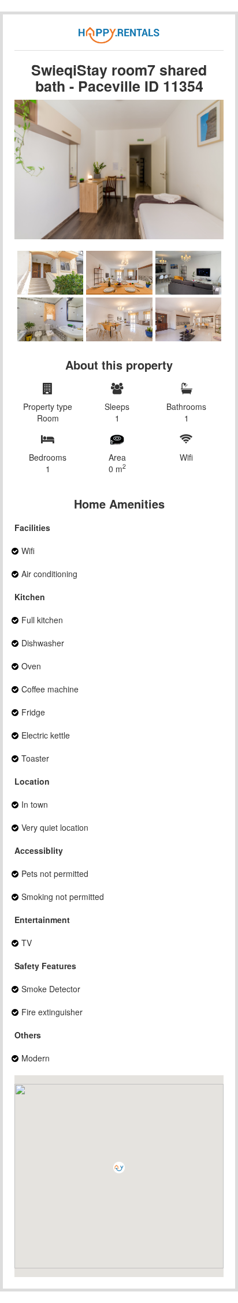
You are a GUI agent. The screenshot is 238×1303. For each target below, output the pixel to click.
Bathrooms (186, 412)
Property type (47, 412)
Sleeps (117, 412)
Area (117, 462)
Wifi (186, 457)
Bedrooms (47, 462)
